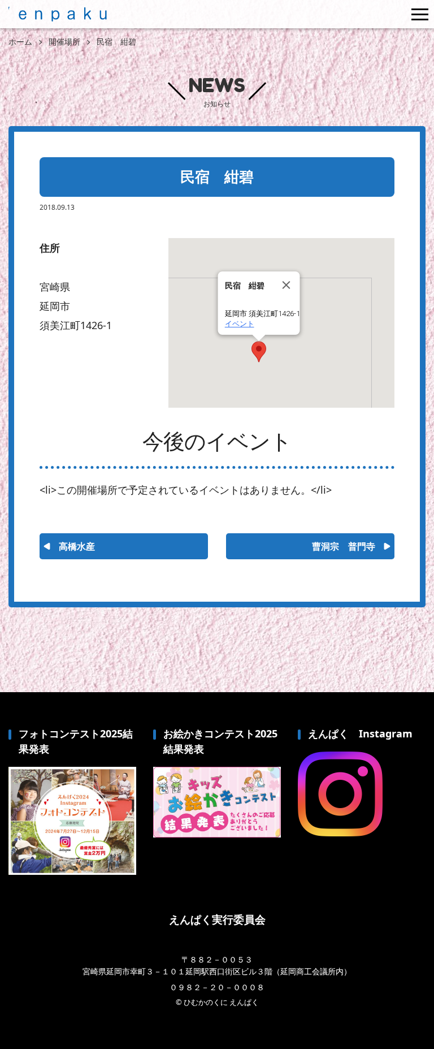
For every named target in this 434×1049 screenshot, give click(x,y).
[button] (258, 351)
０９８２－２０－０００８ (217, 987)
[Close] (286, 285)
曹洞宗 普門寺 (343, 546)
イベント (239, 324)
